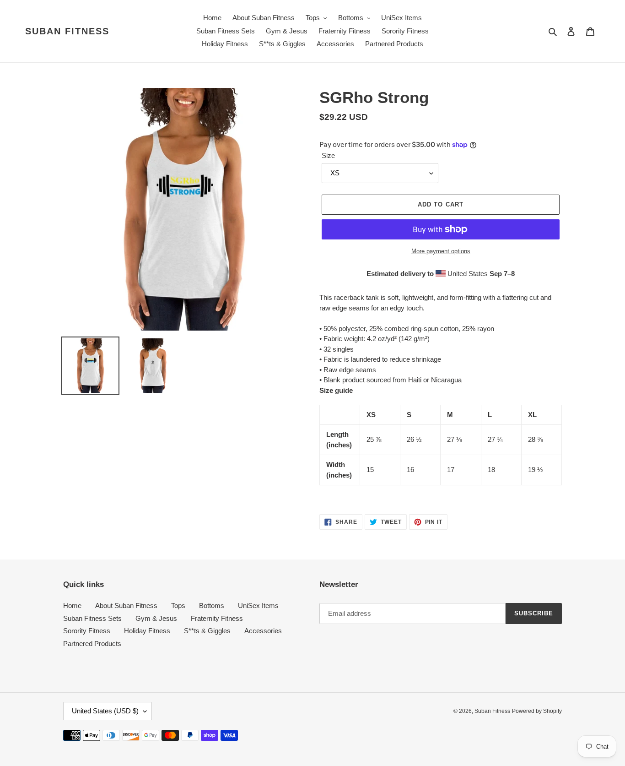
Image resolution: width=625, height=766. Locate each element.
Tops (178, 605)
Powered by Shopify (537, 711)
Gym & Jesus (156, 618)
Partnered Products (92, 643)
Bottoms (211, 605)
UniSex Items (258, 605)
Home (72, 605)
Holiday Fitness (147, 631)
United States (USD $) (105, 711)
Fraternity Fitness (217, 618)
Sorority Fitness (86, 631)
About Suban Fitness (126, 605)
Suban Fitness (67, 31)
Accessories (263, 631)
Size (328, 155)
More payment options (440, 251)
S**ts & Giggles (207, 631)
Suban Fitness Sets (92, 618)
